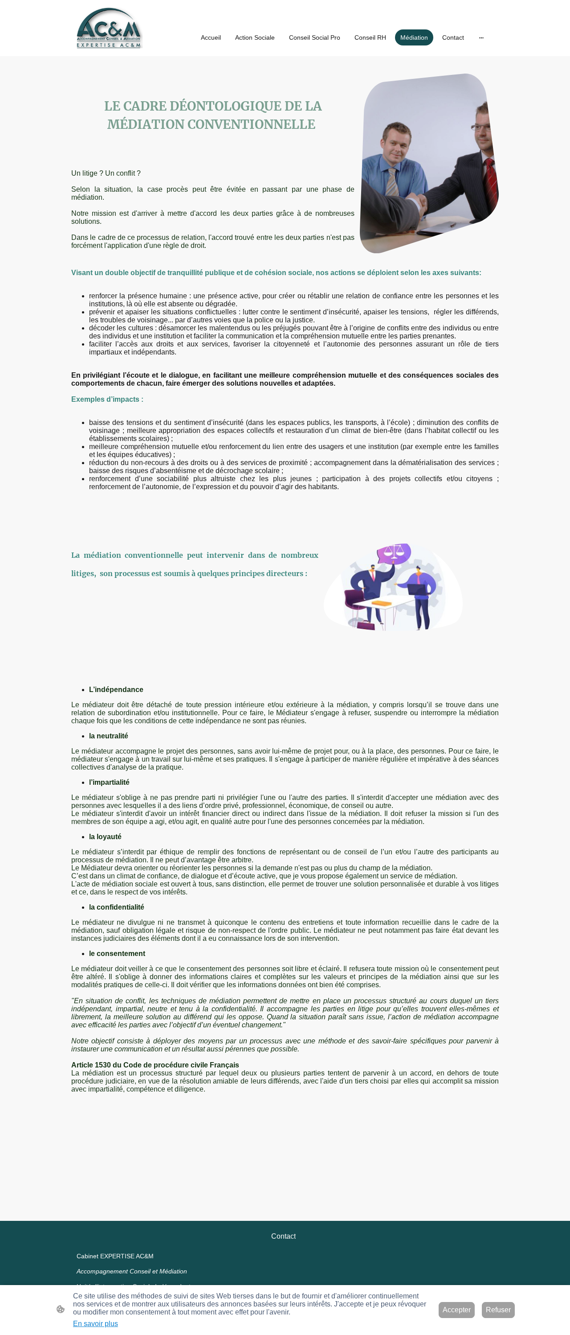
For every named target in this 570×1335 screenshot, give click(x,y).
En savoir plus (95, 1323)
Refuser (498, 1310)
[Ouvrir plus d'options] (481, 37)
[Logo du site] (110, 28)
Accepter (457, 1310)
